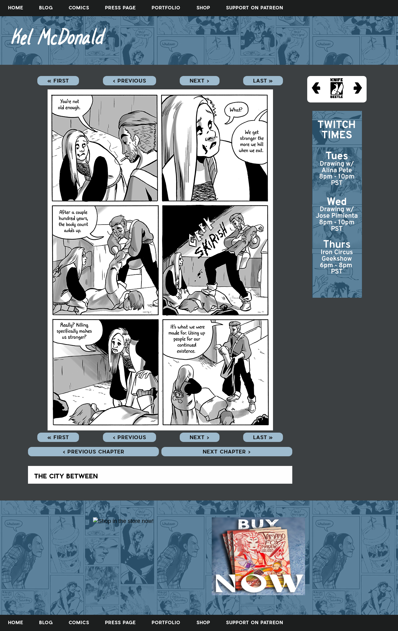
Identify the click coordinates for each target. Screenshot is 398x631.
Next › (200, 80)
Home (15, 8)
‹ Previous (129, 80)
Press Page (120, 8)
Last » (263, 80)
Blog (46, 8)
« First (58, 80)
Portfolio (166, 8)
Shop (203, 8)
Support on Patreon (254, 8)
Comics (79, 8)
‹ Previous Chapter (93, 451)
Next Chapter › (227, 451)
